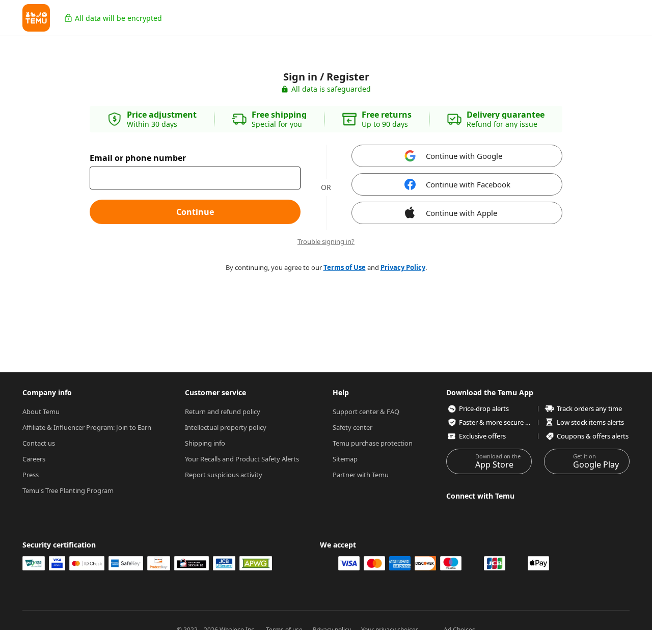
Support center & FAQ (366, 411)
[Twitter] (506, 513)
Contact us (38, 443)
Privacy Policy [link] (403, 267)
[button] (36, 18)
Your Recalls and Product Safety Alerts (242, 458)
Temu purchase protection (373, 443)
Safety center (352, 427)
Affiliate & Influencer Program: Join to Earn (86, 427)
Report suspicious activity (223, 474)
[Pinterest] (587, 513)
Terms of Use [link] (344, 267)
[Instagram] (452, 513)
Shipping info (205, 443)
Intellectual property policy (225, 427)
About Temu (41, 411)
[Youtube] (560, 513)
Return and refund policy (222, 411)
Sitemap (345, 458)
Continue (195, 211)
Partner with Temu (361, 474)
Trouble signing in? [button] (326, 241)
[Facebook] (479, 513)
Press (30, 474)
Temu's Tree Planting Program (68, 490)
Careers (33, 458)
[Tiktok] (533, 513)
